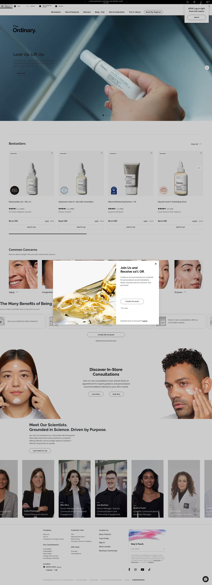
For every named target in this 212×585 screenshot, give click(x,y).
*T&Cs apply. (124, 308)
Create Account (132, 301)
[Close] (155, 264)
